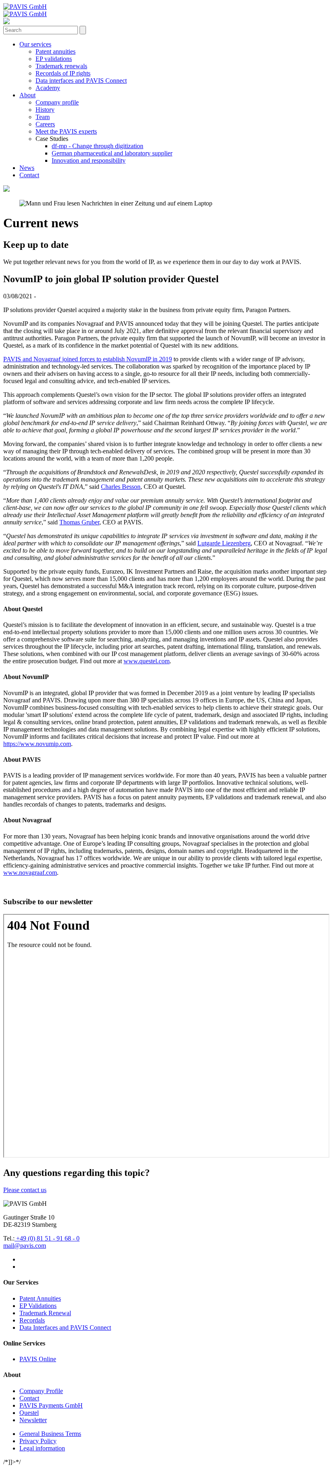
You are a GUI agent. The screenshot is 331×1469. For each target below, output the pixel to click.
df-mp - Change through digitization (97, 145)
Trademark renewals (61, 66)
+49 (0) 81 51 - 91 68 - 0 (47, 1238)
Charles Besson (120, 486)
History (45, 109)
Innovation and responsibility (89, 160)
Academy (48, 87)
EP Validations (38, 1305)
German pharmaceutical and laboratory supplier (112, 153)
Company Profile (41, 1390)
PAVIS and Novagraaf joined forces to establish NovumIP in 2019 (87, 359)
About (27, 95)
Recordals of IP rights (63, 73)
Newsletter (33, 1420)
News (26, 167)
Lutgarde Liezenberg (224, 543)
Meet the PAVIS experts (66, 131)
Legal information (42, 1448)
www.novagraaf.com (30, 872)
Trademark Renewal (45, 1313)
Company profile (57, 102)
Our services (35, 44)
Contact (29, 175)
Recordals (32, 1320)
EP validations (54, 58)
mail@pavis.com (24, 1245)
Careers (45, 124)
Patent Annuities (40, 1298)
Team (43, 116)
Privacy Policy (38, 1441)
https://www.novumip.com (37, 743)
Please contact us (24, 1189)
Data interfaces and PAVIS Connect (81, 80)
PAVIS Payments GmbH (51, 1405)
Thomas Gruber (79, 522)
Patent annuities (55, 51)
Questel (29, 1412)
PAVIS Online (37, 1359)
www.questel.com (147, 661)
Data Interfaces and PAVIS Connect (65, 1327)
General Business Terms (50, 1433)
